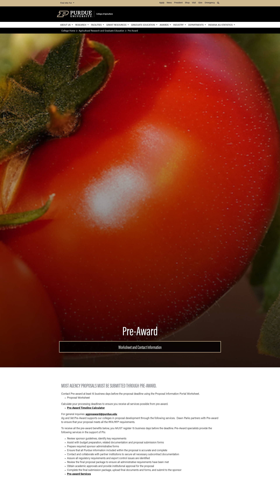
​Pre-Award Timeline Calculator (86, 408)
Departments (196, 24)
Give (200, 3)
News (169, 3)
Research (81, 24)
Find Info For (66, 3)
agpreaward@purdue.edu (101, 414)
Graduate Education (143, 24)
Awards (164, 24)
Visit (194, 3)
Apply (161, 3)
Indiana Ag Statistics (220, 24)
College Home (68, 30)
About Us (65, 24)
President (178, 3)
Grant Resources (116, 24)
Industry (178, 24)
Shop (187, 3)
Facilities (96, 24)
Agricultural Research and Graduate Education (101, 30)
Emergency (210, 3)
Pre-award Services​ (79, 474)
